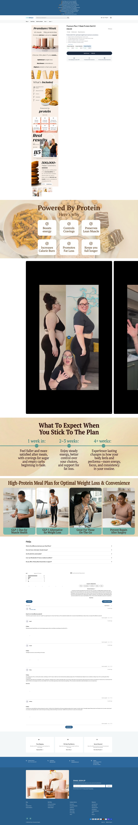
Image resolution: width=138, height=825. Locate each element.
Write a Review (108, 602)
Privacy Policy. (91, 788)
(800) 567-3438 (52, 761)
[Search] (68, 17)
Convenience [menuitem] (86, 585)
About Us (103, 822)
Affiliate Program (109, 822)
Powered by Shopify (36, 822)
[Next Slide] (67, 586)
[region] (47, 586)
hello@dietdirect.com (75, 761)
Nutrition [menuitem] (92, 585)
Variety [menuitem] (97, 585)
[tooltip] (94, 588)
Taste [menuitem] (81, 585)
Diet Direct (31, 822)
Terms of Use (86, 788)
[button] (29, 586)
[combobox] (53, 17)
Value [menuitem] (101, 585)
